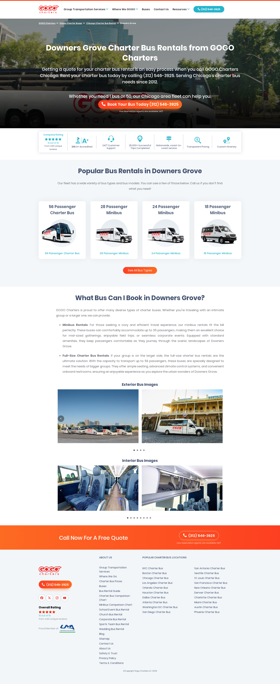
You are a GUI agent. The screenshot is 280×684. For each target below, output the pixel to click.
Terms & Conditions (111, 663)
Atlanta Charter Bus (154, 602)
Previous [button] (61, 418)
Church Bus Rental (110, 614)
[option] (98, 418)
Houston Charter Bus (155, 592)
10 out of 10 (53, 142)
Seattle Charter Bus (206, 573)
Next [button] (219, 418)
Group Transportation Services (113, 569)
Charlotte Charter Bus (208, 597)
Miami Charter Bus (205, 602)
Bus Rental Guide (109, 591)
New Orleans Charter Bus (210, 588)
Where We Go (108, 576)
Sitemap (104, 639)
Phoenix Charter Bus (207, 612)
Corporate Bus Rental (112, 619)
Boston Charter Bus (154, 573)
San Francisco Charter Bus (210, 583)
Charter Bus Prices (110, 581)
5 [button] (141, 518)
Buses (146, 9)
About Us (105, 648)
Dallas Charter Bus (153, 597)
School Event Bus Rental (114, 609)
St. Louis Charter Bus (207, 578)
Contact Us (161, 9)
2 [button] (138, 451)
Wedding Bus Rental (111, 629)
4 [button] (144, 451)
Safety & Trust (108, 653)
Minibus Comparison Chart (115, 605)
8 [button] (151, 518)
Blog (101, 634)
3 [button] (141, 451)
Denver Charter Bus (206, 592)
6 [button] (144, 518)
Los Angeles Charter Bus (157, 583)
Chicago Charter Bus (155, 578)
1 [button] (135, 451)
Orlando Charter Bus (155, 588)
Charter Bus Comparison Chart (114, 598)
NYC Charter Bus (152, 568)
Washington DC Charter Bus (160, 607)
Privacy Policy (107, 658)
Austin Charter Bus (206, 607)
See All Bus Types (140, 270)
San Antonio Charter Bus (209, 568)
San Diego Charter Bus (156, 612)
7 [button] (148, 518)
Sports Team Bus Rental (114, 624)
